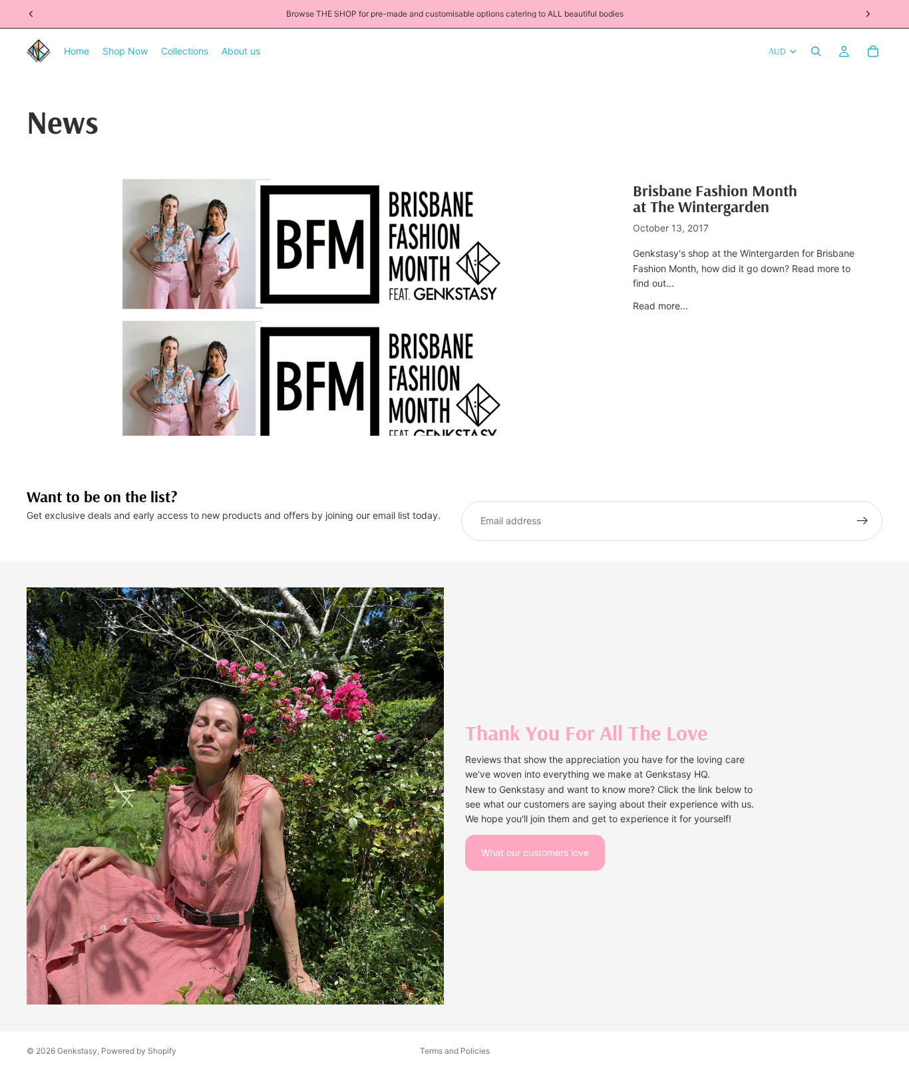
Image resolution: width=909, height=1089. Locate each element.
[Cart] (873, 51)
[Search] (815, 51)
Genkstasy (77, 1051)
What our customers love (535, 852)
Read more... (660, 305)
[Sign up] (862, 521)
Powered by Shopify (138, 1051)
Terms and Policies (455, 1051)
